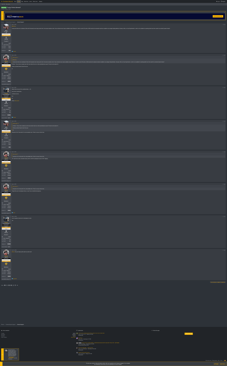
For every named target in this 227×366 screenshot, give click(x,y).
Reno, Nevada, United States (8, 109)
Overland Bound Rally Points (83, 344)
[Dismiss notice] (224, 12)
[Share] (223, 24)
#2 (224, 55)
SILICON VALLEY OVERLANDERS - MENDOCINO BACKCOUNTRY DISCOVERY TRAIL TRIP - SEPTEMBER (99, 342)
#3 (224, 87)
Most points (17, 100)
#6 (224, 184)
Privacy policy (214, 360)
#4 (224, 121)
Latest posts (80, 330)
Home (221, 360)
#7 (224, 216)
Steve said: (15, 57)
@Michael (14, 26)
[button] (38, 1)
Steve (3, 9)
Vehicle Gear (80, 335)
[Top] (223, 360)
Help (218, 360)
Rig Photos (80, 337)
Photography (80, 340)
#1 (224, 24)
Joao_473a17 (73, 337)
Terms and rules (208, 360)
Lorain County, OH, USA (7, 44)
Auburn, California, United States (9, 75)
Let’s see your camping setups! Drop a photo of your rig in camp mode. (91, 333)
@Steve (13, 251)
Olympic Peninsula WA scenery (84, 352)
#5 (224, 151)
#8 (224, 250)
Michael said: (15, 123)
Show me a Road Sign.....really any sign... (86, 347)
